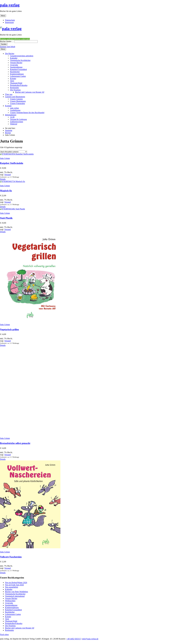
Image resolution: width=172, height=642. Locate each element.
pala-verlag (10, 5)
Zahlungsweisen (16, 122)
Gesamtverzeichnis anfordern (21, 56)
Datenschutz (10, 20)
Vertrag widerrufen (22, 39)
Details (3, 179)
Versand (7, 175)
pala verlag (14, 108)
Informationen (10, 115)
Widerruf (13, 124)
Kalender (13, 58)
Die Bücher (9, 53)
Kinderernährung (17, 74)
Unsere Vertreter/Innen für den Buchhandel (27, 112)
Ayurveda (14, 65)
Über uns (8, 94)
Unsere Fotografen (17, 103)
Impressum (9, 22)
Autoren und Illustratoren (15, 97)
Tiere (12, 81)
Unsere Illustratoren (18, 101)
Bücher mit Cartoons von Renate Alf (29, 92)
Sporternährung (16, 67)
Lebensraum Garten (18, 76)
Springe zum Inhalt (7, 47)
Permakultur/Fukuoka (18, 85)
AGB (12, 117)
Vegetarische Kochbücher (20, 60)
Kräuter (13, 78)
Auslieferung (15, 110)
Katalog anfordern (7, 39)
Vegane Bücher (16, 63)
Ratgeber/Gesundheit (18, 69)
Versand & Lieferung (18, 119)
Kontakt (8, 106)
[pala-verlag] (11, 28)
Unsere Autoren (16, 99)
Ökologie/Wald (16, 83)
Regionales (14, 88)
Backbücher (15, 72)
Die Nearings (15, 90)
